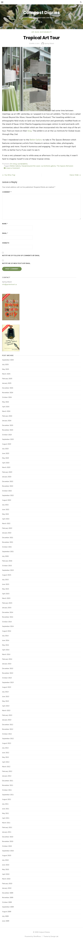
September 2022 (8, 495)
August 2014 (6, 631)
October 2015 (7, 566)
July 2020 (5, 556)
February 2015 (7, 603)
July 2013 (5, 692)
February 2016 (7, 561)
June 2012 (5, 753)
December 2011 (7, 781)
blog (37, 32)
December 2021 (7, 538)
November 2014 (7, 617)
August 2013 (6, 687)
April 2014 (5, 650)
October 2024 (7, 397)
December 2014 (7, 612)
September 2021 (8, 552)
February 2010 (7, 884)
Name (5, 224)
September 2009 (8, 907)
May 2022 (5, 514)
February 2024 (7, 416)
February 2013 (7, 715)
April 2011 (5, 818)
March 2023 (6, 467)
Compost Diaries (41, 13)
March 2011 (6, 823)
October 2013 (7, 678)
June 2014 (5, 640)
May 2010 (5, 869)
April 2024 (5, 407)
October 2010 (7, 846)
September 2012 (8, 739)
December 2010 (7, 837)
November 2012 (7, 729)
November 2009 (7, 898)
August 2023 (6, 444)
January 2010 (6, 888)
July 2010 (5, 860)
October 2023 (7, 435)
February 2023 (7, 472)
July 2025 (5, 365)
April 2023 (5, 463)
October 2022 (7, 491)
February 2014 (7, 659)
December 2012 (7, 725)
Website (5, 243)
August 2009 (6, 912)
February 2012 (7, 771)
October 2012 (7, 734)
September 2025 (8, 360)
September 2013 (8, 682)
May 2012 (5, 757)
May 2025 (5, 369)
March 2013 (6, 710)
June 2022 (5, 509)
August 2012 (6, 743)
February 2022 (7, 528)
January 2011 (6, 832)
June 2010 (5, 865)
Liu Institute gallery (48, 166)
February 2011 (7, 827)
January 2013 (6, 720)
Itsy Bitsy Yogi (9, 175)
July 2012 (5, 748)
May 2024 (5, 402)
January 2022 (6, 533)
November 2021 (7, 542)
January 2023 (6, 477)
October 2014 (7, 622)
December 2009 (7, 893)
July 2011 (5, 804)
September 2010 (8, 851)
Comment (6, 192)
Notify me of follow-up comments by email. (21, 256)
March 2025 (6, 374)
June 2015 (5, 584)
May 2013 (5, 701)
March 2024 (6, 411)
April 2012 (5, 762)
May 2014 (5, 645)
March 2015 (6, 598)
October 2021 (7, 547)
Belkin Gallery (36, 139)
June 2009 (5, 921)
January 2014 (6, 664)
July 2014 (5, 636)
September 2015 (8, 570)
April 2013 (5, 706)
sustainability (46, 32)
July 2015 (5, 580)
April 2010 (5, 874)
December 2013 (7, 668)
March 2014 (6, 654)
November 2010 (7, 841)
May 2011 (5, 813)
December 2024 (7, 388)
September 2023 (8, 439)
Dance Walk (74, 175)
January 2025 (6, 383)
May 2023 (5, 458)
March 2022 (6, 523)
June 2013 (5, 697)
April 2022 (5, 519)
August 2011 (6, 799)
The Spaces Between (65, 166)
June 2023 (5, 453)
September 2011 (8, 795)
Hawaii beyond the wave (31, 166)
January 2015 (6, 608)
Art (32, 32)
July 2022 (5, 505)
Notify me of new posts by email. (16, 263)
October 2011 (7, 790)
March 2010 (6, 879)
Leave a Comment (13, 168)
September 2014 (8, 626)
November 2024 (7, 393)
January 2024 (6, 421)
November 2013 (7, 673)
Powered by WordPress (33, 936)
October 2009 (7, 902)
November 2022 (7, 486)
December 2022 (7, 481)
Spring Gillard (49, 43)
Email (5, 233)
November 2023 (7, 430)
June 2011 (5, 809)
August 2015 (6, 575)
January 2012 (6, 776)
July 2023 (5, 449)
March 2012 (6, 767)
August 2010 (6, 855)
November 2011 (7, 785)
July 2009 (5, 916)
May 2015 (5, 589)
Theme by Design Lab (50, 936)
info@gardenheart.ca (9, 284)
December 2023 (7, 425)
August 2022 (6, 500)
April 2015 (5, 594)
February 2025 (7, 379)
